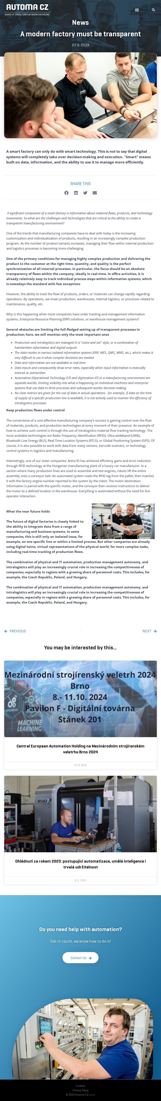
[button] (137, 10)
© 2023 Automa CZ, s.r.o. (80, 1094)
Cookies (80, 1086)
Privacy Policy (80, 1090)
